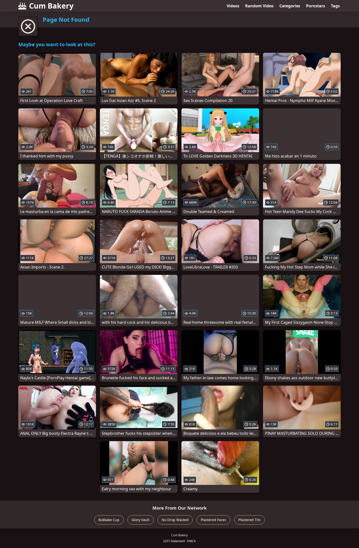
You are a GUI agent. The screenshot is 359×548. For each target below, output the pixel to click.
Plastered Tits (249, 519)
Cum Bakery (51, 6)
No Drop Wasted (175, 519)
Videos (233, 6)
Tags (335, 6)
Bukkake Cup (108, 519)
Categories (289, 6)
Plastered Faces (213, 519)
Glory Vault (140, 519)
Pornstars (315, 6)
